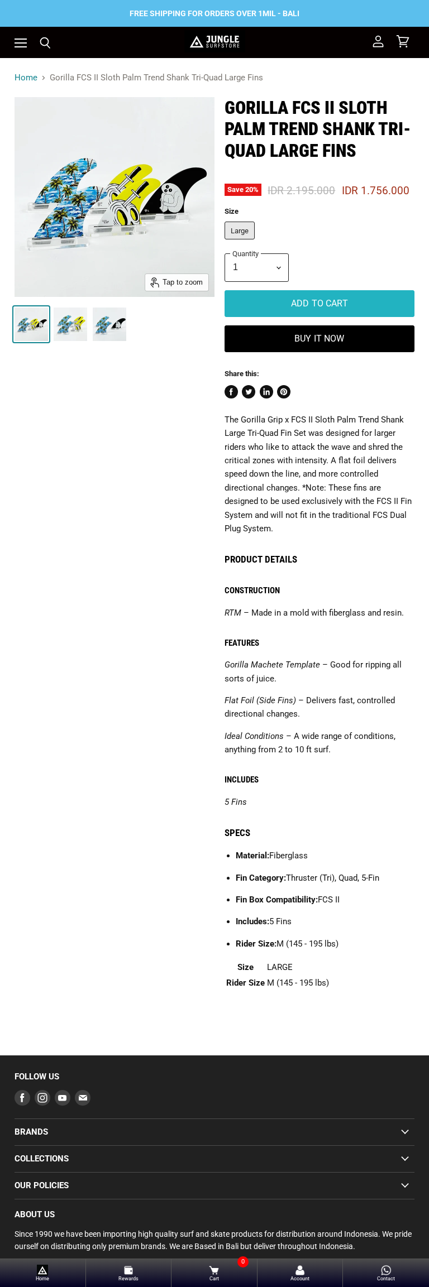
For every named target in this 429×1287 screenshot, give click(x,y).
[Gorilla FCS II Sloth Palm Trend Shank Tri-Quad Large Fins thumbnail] (31, 324)
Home (26, 78)
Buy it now (319, 338)
